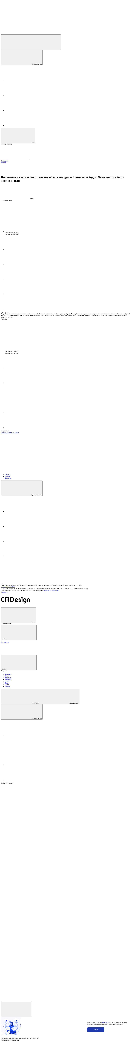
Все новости (5, 642)
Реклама (7, 476)
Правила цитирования (51, 590)
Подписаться (15, 1040)
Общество (8, 679)
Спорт (7, 684)
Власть (7, 676)
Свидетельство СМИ (8, 587)
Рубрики (7, 474)
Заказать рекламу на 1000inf (10, 432)
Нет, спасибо (5, 1040)
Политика (8, 674)
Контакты (8, 478)
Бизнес (7, 681)
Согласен (95, 1029)
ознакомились (106, 1022)
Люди (6, 683)
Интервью (8, 677)
